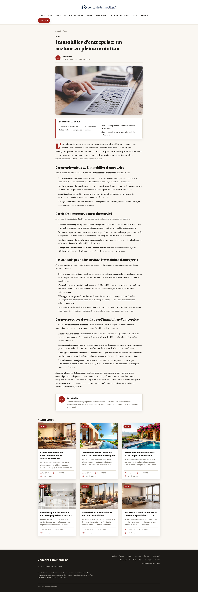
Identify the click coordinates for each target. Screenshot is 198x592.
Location (78, 15)
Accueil (41, 15)
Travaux (90, 15)
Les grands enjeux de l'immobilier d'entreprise (78, 126)
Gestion (68, 15)
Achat (51, 15)
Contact (44, 20)
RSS (158, 564)
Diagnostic (101, 15)
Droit (127, 15)
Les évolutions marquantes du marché (76, 130)
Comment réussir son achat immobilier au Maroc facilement (51, 455)
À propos (144, 15)
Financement (116, 15)
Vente (59, 15)
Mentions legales (148, 564)
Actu (134, 15)
